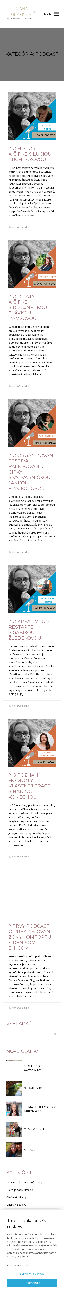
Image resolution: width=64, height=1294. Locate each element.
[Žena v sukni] (14, 1129)
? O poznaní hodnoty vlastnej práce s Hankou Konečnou (30, 786)
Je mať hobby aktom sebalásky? (40, 1108)
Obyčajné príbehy (16, 1197)
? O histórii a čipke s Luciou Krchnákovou (30, 154)
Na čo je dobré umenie (19, 1190)
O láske (30, 1149)
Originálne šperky (16, 1204)
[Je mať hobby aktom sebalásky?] (14, 1108)
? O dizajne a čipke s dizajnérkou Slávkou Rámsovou (28, 307)
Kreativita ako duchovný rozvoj (24, 1182)
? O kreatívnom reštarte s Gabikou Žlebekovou (29, 630)
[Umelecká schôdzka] (14, 1067)
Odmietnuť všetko (32, 1274)
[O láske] (14, 1149)
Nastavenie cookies (19, 1265)
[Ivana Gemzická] (21, 14)
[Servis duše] (14, 1088)
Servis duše (34, 1088)
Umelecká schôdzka (32, 1068)
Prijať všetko (32, 1283)
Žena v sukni (34, 1129)
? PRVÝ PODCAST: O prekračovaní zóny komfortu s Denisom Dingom (30, 937)
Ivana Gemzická (20, 227)
